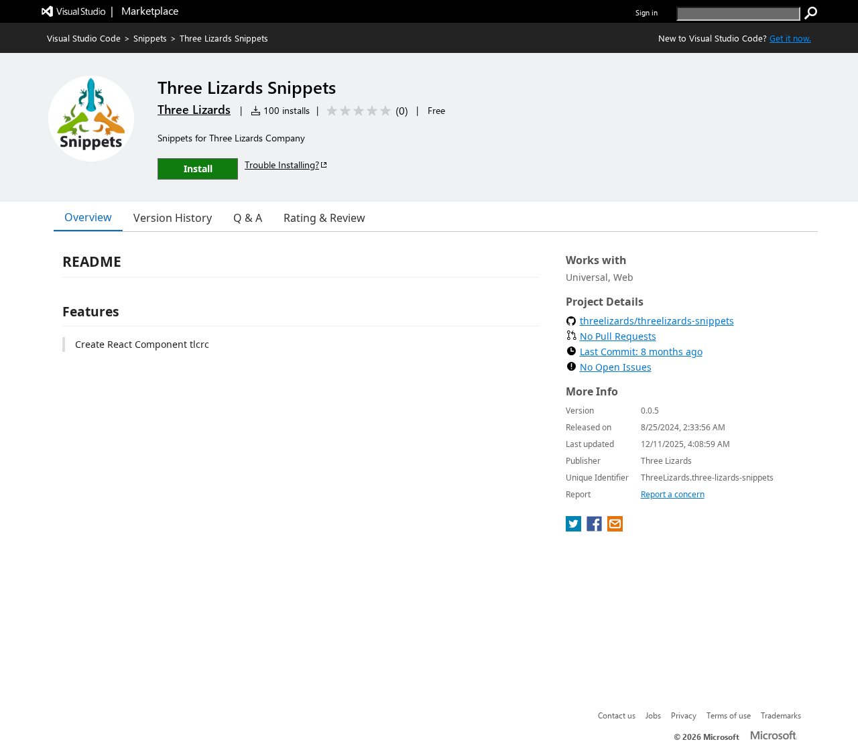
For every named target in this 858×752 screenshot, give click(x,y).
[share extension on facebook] (595, 527)
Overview (88, 217)
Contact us (616, 715)
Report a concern (672, 494)
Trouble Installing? (282, 164)
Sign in (646, 12)
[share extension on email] (615, 527)
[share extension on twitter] (574, 527)
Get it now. (790, 38)
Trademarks (781, 715)
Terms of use (729, 715)
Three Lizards (194, 109)
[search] (811, 13)
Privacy (683, 715)
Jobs (653, 715)
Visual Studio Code (84, 38)
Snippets (150, 38)
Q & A (247, 217)
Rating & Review (324, 217)
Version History (172, 217)
